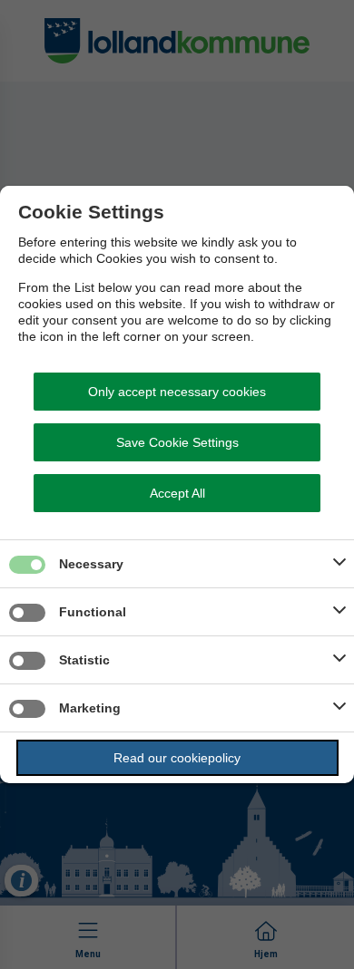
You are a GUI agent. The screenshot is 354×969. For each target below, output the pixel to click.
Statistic (84, 660)
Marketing (90, 708)
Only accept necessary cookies (177, 391)
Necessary (91, 564)
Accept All (177, 493)
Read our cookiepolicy (177, 758)
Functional (92, 612)
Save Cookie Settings (177, 442)
